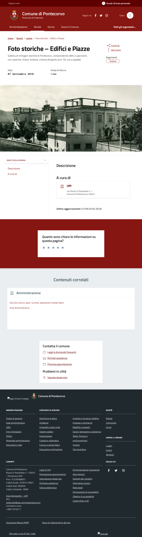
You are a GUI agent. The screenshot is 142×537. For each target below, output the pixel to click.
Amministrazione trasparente (86, 470)
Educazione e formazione (50, 449)
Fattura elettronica (48, 487)
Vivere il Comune (70, 27)
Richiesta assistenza (48, 483)
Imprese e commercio (82, 422)
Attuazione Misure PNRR (17, 522)
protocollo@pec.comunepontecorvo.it (23, 502)
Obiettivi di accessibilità (83, 496)
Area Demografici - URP (17, 496)
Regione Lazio (14, 3)
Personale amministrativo (18, 440)
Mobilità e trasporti (81, 427)
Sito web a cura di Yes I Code (22, 533)
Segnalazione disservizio (50, 478)
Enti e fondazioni (13, 431)
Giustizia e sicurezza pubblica (86, 418)
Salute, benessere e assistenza (87, 431)
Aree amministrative (15, 422)
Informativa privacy (81, 483)
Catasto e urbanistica (49, 440)
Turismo (76, 445)
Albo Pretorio (79, 474)
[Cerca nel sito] (130, 15)
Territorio (110, 454)
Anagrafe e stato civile (49, 427)
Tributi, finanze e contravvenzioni (80, 438)
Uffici (8, 427)
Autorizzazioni (45, 436)
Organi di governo (14, 418)
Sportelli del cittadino (82, 478)
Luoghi (109, 445)
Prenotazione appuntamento (52, 474)
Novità (37, 27)
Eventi (109, 450)
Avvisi (108, 427)
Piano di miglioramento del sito (56, 522)
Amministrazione (18, 27)
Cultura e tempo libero (49, 445)
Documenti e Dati (14, 445)
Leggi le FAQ (45, 470)
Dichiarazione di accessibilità (85, 492)
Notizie (109, 418)
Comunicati (111, 422)
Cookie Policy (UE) (81, 501)
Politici (9, 436)
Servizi (51, 27)
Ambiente (43, 422)
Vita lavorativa (79, 449)
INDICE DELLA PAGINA (16, 160)
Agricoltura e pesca (48, 418)
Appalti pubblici (46, 431)
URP (69, 186)
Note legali (78, 487)
